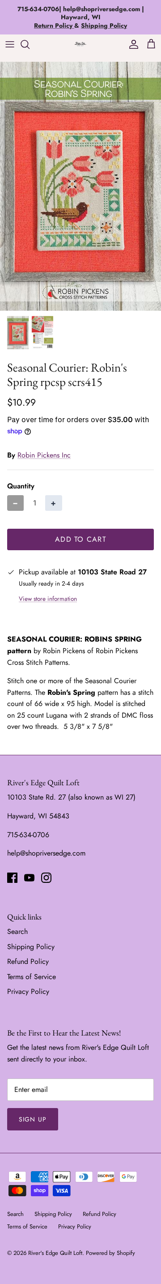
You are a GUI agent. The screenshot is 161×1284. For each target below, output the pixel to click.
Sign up (33, 1119)
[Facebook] (12, 878)
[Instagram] (46, 878)
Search (17, 931)
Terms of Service (31, 977)
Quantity (20, 486)
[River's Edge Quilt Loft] (80, 44)
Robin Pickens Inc (44, 455)
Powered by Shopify (110, 1253)
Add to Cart (80, 539)
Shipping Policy (31, 947)
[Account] (131, 44)
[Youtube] (29, 878)
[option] (80, 186)
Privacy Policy (28, 991)
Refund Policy (28, 961)
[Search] (29, 44)
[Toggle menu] (10, 44)
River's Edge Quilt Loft (55, 1253)
